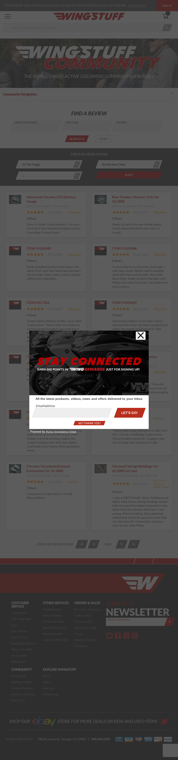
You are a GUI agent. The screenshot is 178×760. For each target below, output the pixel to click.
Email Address (45, 406)
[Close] (141, 335)
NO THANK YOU (89, 423)
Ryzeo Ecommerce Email (61, 432)
